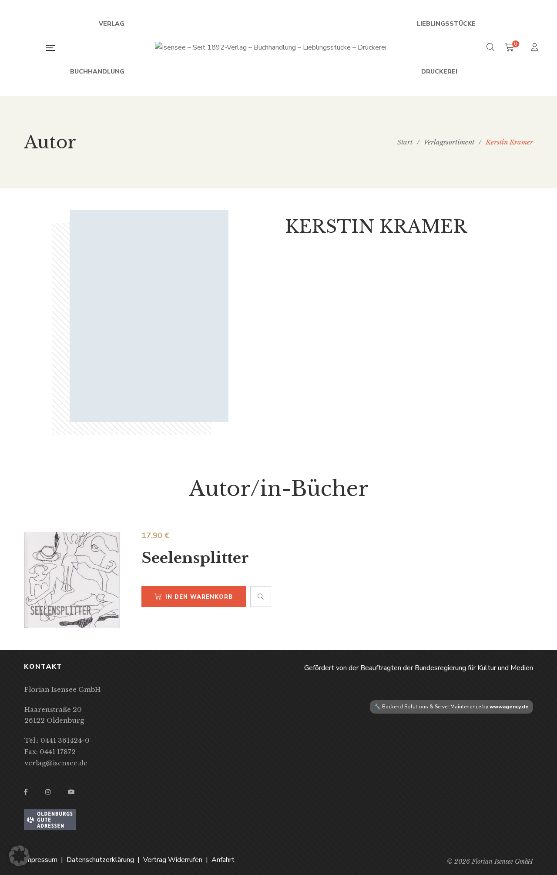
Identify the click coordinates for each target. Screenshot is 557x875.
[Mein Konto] (535, 48)
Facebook (26, 792)
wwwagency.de (509, 706)
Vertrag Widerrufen (172, 860)
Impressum (40, 860)
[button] (19, 856)
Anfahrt (223, 860)
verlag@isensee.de (55, 763)
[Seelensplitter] (72, 580)
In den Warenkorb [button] (199, 597)
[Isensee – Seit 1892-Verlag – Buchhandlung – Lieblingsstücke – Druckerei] (270, 48)
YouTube (71, 792)
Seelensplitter (195, 558)
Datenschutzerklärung (100, 860)
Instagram (47, 792)
